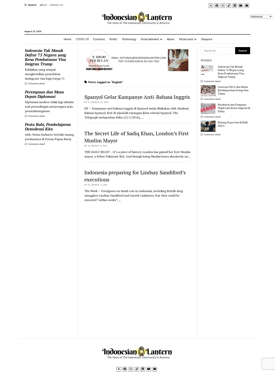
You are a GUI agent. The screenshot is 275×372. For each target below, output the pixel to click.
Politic (113, 39)
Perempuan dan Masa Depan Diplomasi (44, 94)
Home (67, 39)
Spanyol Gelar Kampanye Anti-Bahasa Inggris (137, 96)
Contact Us (56, 5)
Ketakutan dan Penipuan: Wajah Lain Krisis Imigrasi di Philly (234, 108)
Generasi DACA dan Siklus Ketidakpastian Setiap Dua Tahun (233, 90)
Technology (129, 39)
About (43, 5)
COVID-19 (82, 39)
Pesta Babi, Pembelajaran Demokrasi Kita (48, 126)
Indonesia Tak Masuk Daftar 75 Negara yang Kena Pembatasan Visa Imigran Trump (45, 57)
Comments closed (36, 83)
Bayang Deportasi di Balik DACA (233, 124)
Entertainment (150, 39)
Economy (99, 39)
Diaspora (206, 39)
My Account (186, 39)
